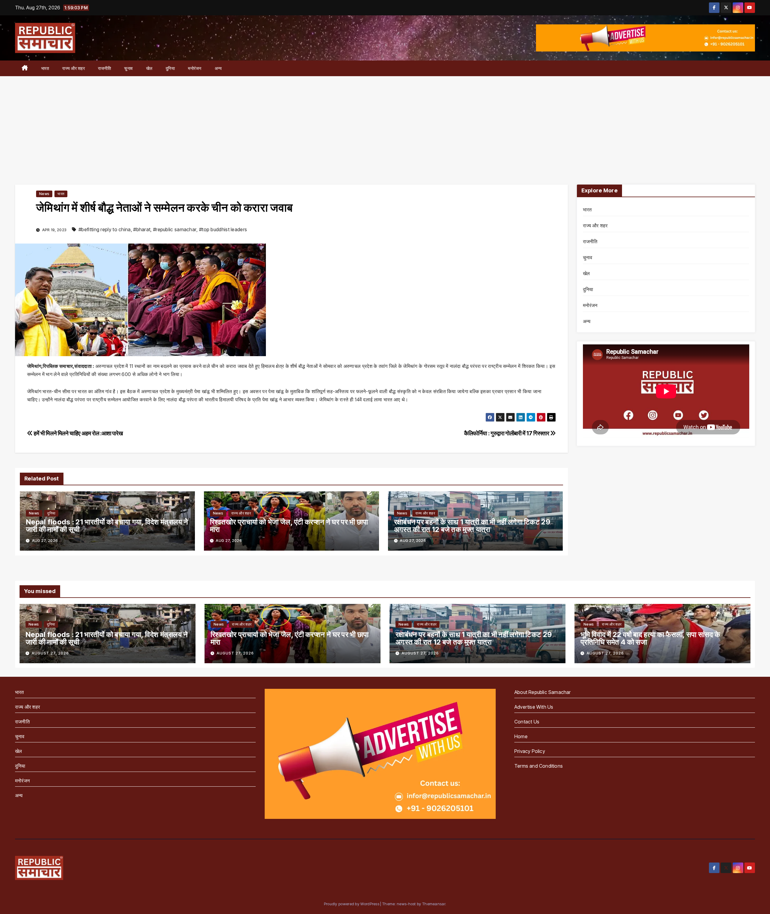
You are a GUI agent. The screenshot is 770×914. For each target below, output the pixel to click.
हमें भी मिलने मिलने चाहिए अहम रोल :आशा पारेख (78, 433)
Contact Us (526, 722)
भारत (45, 68)
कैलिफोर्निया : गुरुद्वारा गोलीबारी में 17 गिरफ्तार (507, 433)
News (44, 193)
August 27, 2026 (50, 653)
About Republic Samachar (542, 692)
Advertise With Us (533, 707)
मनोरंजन (195, 68)
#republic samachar (174, 229)
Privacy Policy (529, 751)
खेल (149, 68)
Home (521, 736)
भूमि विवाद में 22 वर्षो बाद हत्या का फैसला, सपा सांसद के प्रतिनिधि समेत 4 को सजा (650, 638)
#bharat (141, 229)
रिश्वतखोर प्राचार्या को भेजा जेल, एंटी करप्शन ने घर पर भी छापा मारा (289, 526)
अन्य (218, 68)
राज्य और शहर (73, 68)
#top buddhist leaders (223, 229)
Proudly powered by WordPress (352, 903)
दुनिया (170, 68)
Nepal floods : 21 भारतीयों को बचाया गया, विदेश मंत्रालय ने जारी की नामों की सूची (107, 526)
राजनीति (104, 68)
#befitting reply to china (105, 229)
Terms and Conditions (538, 766)
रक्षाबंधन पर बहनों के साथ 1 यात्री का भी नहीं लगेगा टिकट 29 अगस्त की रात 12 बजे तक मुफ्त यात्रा (472, 526)
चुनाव (128, 68)
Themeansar (433, 903)
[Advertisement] (385, 121)
